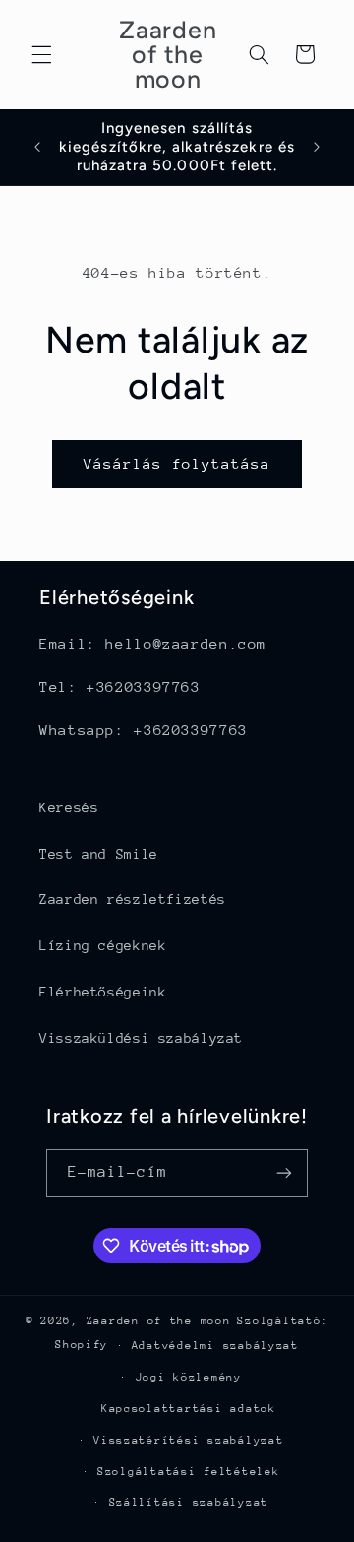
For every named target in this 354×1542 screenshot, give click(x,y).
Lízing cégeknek (102, 945)
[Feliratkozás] (284, 1173)
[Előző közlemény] (37, 146)
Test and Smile (98, 854)
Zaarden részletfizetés (132, 899)
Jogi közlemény (189, 1377)
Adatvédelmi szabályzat (215, 1345)
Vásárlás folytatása (177, 463)
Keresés (68, 807)
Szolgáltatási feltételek (188, 1471)
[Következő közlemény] (316, 146)
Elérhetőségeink (102, 991)
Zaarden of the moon (159, 1321)
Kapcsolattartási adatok (188, 1408)
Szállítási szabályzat (188, 1502)
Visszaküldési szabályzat (141, 1038)
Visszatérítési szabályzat (188, 1440)
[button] (41, 54)
